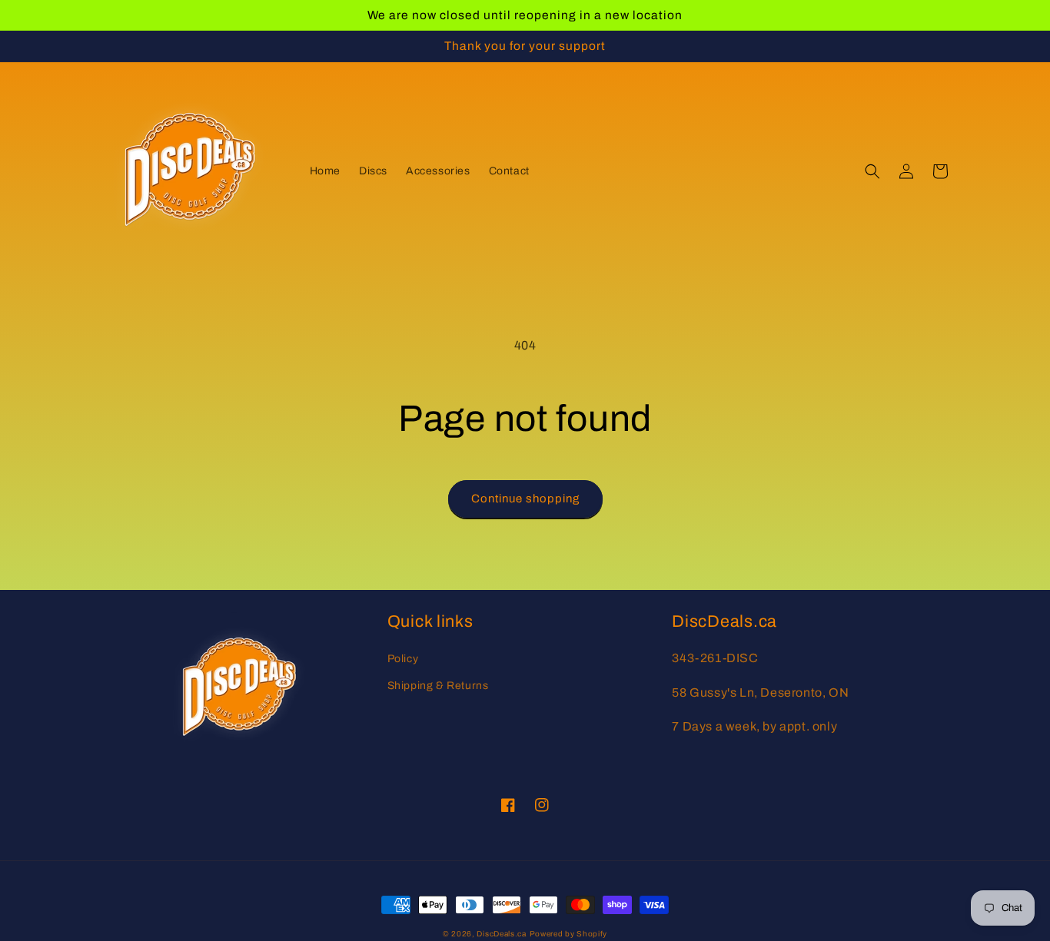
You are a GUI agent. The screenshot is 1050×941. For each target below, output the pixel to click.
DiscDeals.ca (501, 933)
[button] (872, 171)
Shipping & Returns (438, 685)
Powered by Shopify (569, 933)
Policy (403, 658)
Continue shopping (525, 498)
